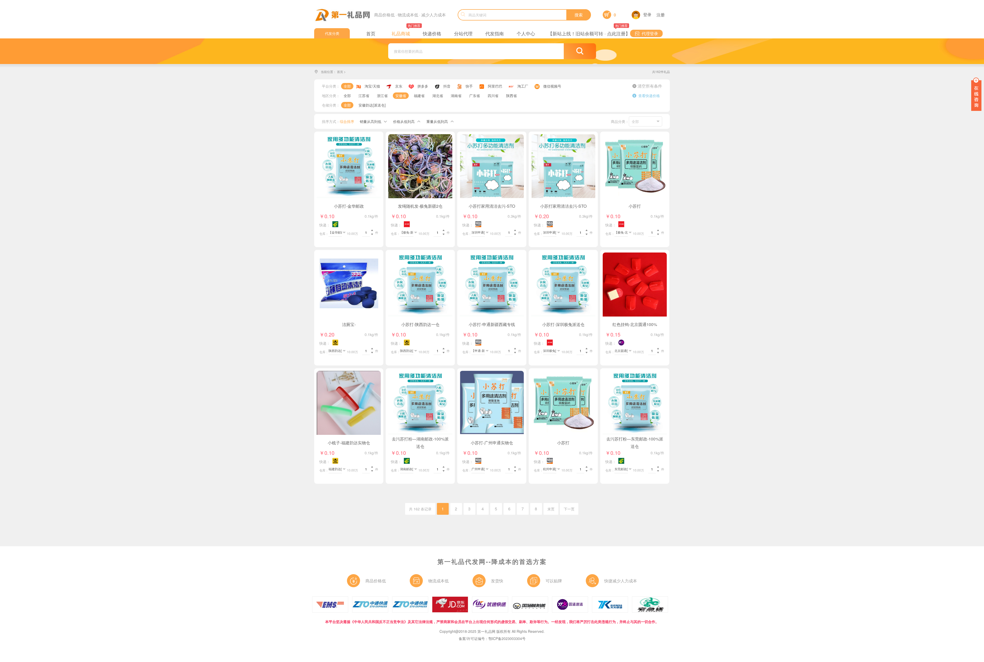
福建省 (419, 95)
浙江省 (382, 95)
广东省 (474, 95)
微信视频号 (552, 86)
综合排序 (347, 121)
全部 (347, 86)
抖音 (446, 86)
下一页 (569, 508)
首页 (340, 71)
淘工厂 (522, 86)
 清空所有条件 (647, 86)
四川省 (493, 95)
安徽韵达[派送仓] (372, 105)
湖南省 (456, 95)
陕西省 (511, 95)
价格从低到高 (404, 121)
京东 (398, 86)
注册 (661, 15)
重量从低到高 (437, 121)
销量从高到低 (370, 121)
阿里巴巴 (495, 86)
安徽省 (400, 95)
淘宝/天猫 (372, 86)
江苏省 (363, 95)
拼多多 (422, 86)
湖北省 (437, 95)
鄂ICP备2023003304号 (507, 638)
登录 (647, 14)
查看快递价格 (646, 95)
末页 (551, 508)
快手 (469, 86)
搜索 (579, 15)
